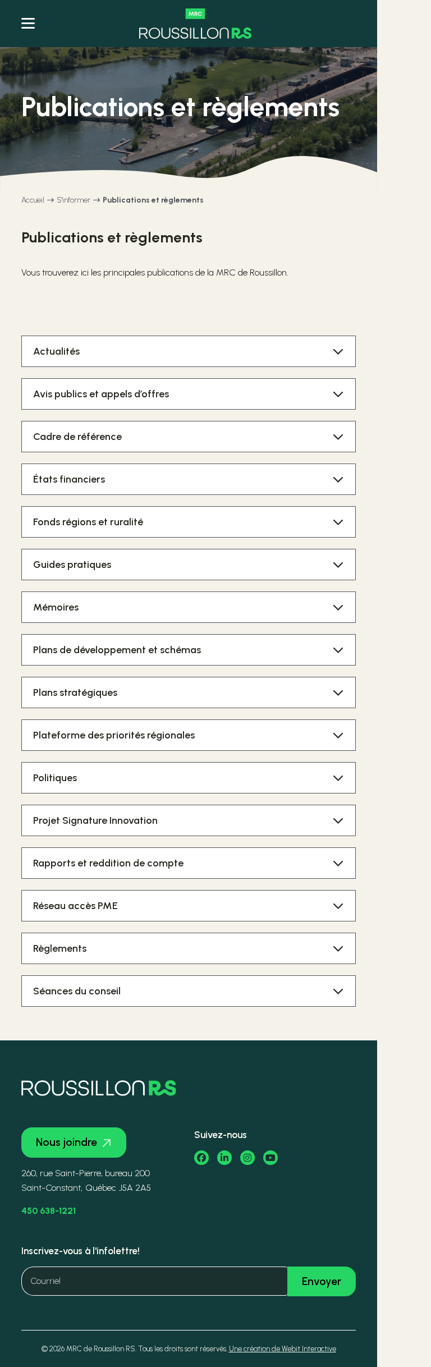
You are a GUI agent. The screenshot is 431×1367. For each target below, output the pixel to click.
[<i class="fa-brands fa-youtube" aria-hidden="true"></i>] (270, 1157)
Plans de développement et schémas (117, 650)
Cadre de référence (77, 436)
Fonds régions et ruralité (88, 522)
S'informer (73, 200)
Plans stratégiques (75, 692)
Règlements (59, 948)
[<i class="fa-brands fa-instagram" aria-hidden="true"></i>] (247, 1157)
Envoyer (321, 1281)
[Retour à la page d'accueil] (195, 23)
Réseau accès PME (75, 906)
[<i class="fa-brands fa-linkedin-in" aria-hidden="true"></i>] (224, 1157)
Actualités (56, 351)
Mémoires (56, 607)
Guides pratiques (72, 564)
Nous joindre (66, 1142)
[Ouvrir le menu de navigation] (28, 23)
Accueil (32, 200)
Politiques (55, 778)
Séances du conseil (77, 991)
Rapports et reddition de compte (108, 863)
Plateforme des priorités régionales (114, 735)
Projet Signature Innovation (95, 820)
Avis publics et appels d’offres (101, 394)
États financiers (69, 479)
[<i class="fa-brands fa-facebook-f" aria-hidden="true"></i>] (201, 1157)
